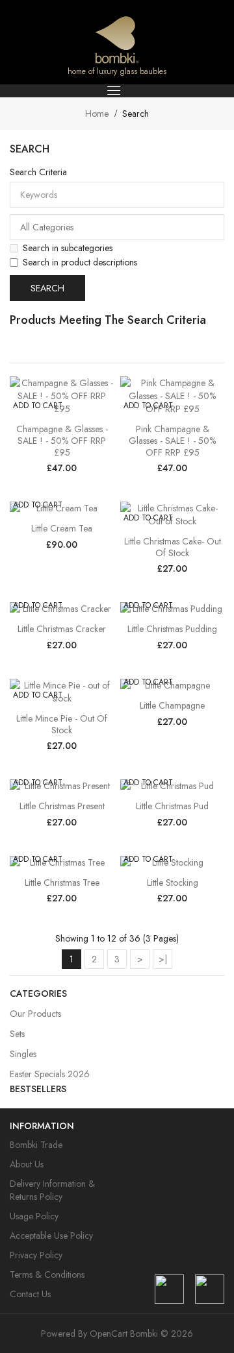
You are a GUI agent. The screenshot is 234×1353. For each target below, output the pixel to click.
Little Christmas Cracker (62, 628)
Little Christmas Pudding (172, 628)
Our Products (35, 1013)
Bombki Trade (36, 1144)
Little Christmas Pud (172, 805)
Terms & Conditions (47, 1274)
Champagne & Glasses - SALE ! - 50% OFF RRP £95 (62, 440)
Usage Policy (34, 1216)
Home (97, 113)
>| (163, 959)
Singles (23, 1053)
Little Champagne (172, 705)
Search (135, 113)
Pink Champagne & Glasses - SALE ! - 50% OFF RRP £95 (172, 440)
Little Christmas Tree (62, 882)
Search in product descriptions (80, 262)
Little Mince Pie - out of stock (61, 724)
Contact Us (30, 1293)
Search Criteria (38, 171)
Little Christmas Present (62, 805)
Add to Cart (37, 405)
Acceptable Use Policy (51, 1235)
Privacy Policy (36, 1255)
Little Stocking (172, 882)
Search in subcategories (67, 247)
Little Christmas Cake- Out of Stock (172, 547)
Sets (17, 1033)
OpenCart (108, 1333)
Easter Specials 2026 (50, 1073)
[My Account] (190, 42)
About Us (27, 1164)
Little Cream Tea (61, 528)
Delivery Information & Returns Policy (52, 1190)
